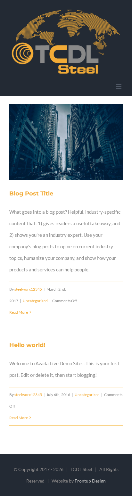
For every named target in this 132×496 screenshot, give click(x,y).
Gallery (74, 142)
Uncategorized (35, 300)
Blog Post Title (58, 142)
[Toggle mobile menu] (119, 86)
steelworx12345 (28, 289)
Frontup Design (90, 481)
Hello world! (27, 345)
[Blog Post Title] (66, 142)
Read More (18, 312)
